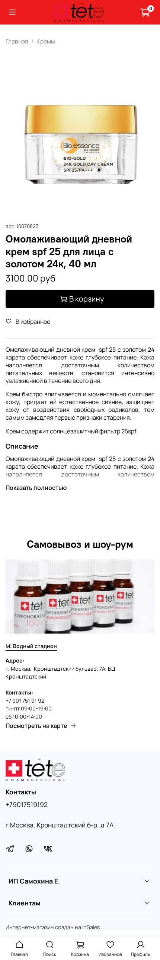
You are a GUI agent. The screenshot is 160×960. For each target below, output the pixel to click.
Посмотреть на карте (36, 726)
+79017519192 (27, 804)
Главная (17, 41)
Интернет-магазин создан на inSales (53, 927)
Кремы (45, 41)
